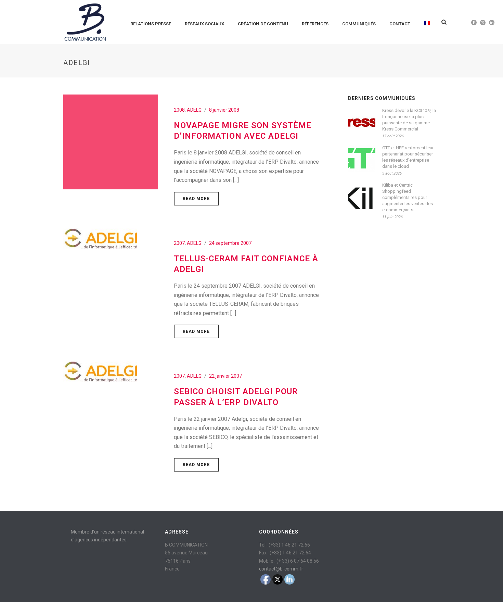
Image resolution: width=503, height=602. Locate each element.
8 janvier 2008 (224, 110)
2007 (179, 243)
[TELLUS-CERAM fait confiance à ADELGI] (100, 238)
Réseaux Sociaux (204, 23)
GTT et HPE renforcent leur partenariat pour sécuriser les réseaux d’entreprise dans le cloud (408, 157)
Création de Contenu (263, 23)
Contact (399, 23)
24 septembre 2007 (230, 243)
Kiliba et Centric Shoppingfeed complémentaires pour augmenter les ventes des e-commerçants (407, 197)
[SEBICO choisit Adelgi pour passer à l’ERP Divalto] (100, 371)
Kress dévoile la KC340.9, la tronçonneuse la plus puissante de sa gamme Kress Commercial (409, 119)
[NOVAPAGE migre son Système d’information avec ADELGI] (110, 141)
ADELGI (195, 110)
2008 (179, 110)
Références (315, 23)
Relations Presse (150, 23)
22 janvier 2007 (225, 376)
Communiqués (359, 23)
